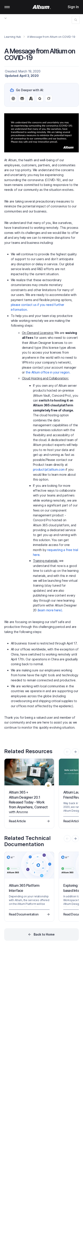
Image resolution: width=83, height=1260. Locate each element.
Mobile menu (7, 7)
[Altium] (41, 7)
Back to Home (44, 934)
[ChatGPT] (13, 98)
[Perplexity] (22, 98)
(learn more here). (50, 610)
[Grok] (48, 98)
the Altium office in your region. (48, 372)
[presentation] (75, 751)
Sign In (73, 7)
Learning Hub (12, 36)
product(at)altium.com (49, 469)
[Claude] (31, 98)
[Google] (39, 98)
